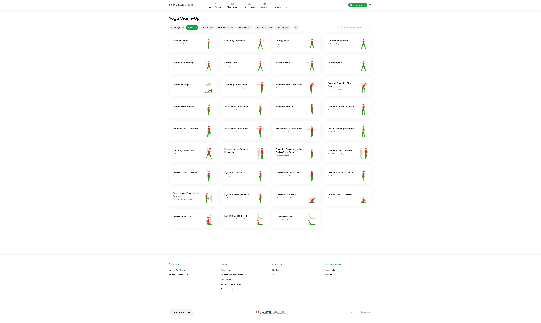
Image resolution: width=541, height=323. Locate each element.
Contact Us (277, 270)
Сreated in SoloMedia (361, 312)
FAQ (274, 275)
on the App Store (177, 270)
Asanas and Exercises (231, 284)
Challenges (226, 279)
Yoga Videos (227, 270)
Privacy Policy (330, 270)
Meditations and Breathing (233, 275)
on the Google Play (178, 275)
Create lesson (227, 289)
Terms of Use (330, 275)
